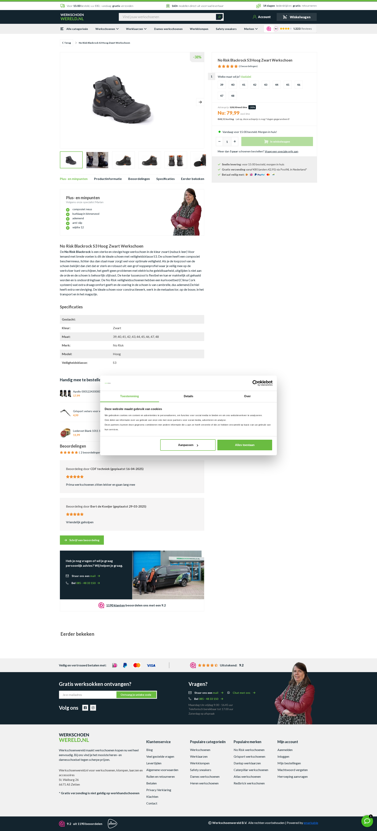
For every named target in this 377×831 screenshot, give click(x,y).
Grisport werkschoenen (249, 756)
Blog (149, 750)
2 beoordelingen (91, 452)
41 (243, 84)
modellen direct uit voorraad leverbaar (198, 5)
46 (298, 84)
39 (221, 84)
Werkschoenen (105, 28)
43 (265, 84)
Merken (249, 28)
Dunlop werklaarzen (247, 763)
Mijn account (287, 742)
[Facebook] (85, 708)
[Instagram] (93, 708)
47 (221, 95)
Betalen (151, 783)
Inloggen (283, 756)
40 (232, 84)
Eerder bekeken (192, 179)
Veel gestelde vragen (160, 756)
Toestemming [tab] (129, 396)
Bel (83, 583)
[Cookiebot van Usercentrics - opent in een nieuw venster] (255, 383)
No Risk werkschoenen (249, 750)
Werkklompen (199, 28)
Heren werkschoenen (204, 783)
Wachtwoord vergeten (292, 770)
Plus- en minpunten (74, 179)
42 (254, 84)
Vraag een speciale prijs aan (281, 151)
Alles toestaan (244, 445)
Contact (151, 803)
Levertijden (153, 763)
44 (276, 84)
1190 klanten (115, 605)
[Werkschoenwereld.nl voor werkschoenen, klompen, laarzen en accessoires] (72, 16)
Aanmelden (285, 750)
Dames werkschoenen (168, 28)
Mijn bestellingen (289, 763)
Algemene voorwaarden (162, 770)
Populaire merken (247, 742)
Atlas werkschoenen (247, 776)
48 (232, 95)
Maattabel (246, 76)
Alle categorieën (77, 28)
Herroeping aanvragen (292, 776)
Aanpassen (185, 445)
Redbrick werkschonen (249, 783)
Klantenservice (158, 742)
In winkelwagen (280, 141)
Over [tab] (247, 396)
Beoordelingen (139, 179)
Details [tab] (188, 396)
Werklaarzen (134, 28)
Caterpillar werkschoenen (251, 770)
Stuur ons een (84, 576)
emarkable (311, 823)
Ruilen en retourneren (160, 776)
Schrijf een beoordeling (84, 540)
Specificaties (165, 179)
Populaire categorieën (208, 742)
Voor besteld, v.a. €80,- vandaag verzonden (100, 5)
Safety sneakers (226, 28)
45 (287, 84)
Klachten (152, 796)
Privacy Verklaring (158, 790)
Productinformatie (108, 179)
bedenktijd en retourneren (290, 5)
